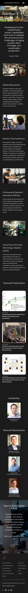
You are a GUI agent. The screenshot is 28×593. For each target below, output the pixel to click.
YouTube (11, 590)
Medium (8, 590)
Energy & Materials (6, 568)
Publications (21, 562)
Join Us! (14, 545)
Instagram (3, 590)
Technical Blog (21, 568)
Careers (20, 573)
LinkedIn (6, 590)
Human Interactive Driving (8, 573)
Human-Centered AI (6, 570)
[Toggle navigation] (23, 3)
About (19, 570)
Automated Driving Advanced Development (7, 564)
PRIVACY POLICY (10, 585)
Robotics (4, 576)
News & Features (22, 565)
